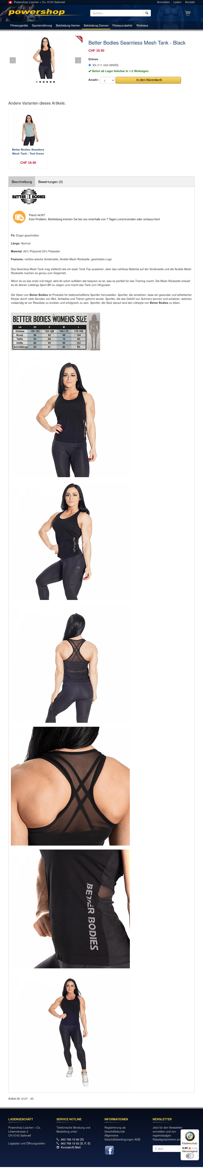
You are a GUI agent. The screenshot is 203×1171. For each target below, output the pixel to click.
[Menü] (196, 1131)
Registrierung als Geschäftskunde (115, 1129)
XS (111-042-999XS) (105, 65)
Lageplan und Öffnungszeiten (26, 1143)
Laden (177, 2)
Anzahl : (94, 80)
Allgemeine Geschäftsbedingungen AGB (122, 1137)
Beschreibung (22, 181)
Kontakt (190, 2)
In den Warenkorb (148, 80)
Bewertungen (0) (50, 181)
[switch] (190, 1156)
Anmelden (163, 2)
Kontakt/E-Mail (71, 1147)
